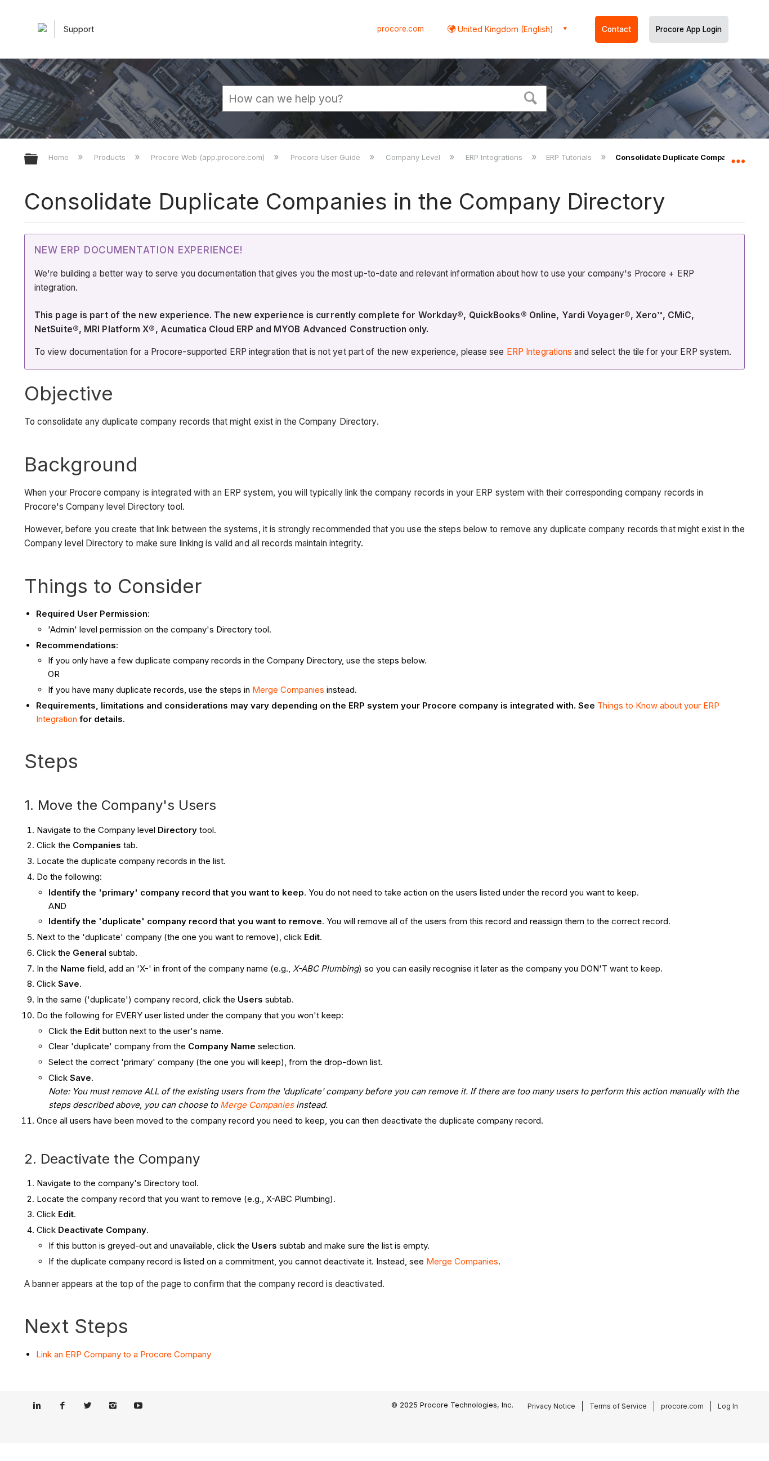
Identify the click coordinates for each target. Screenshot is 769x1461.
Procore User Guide (326, 157)
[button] (531, 97)
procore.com (400, 28)
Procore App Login (689, 29)
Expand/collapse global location (738, 156)
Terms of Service (618, 1406)
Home (59, 157)
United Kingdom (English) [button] (504, 29)
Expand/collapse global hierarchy (38, 160)
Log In (728, 1406)
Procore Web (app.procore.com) (209, 157)
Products (111, 157)
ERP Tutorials (570, 157)
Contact (616, 29)
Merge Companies (288, 689)
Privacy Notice (551, 1406)
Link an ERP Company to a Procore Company (123, 1354)
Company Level (414, 157)
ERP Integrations (495, 157)
